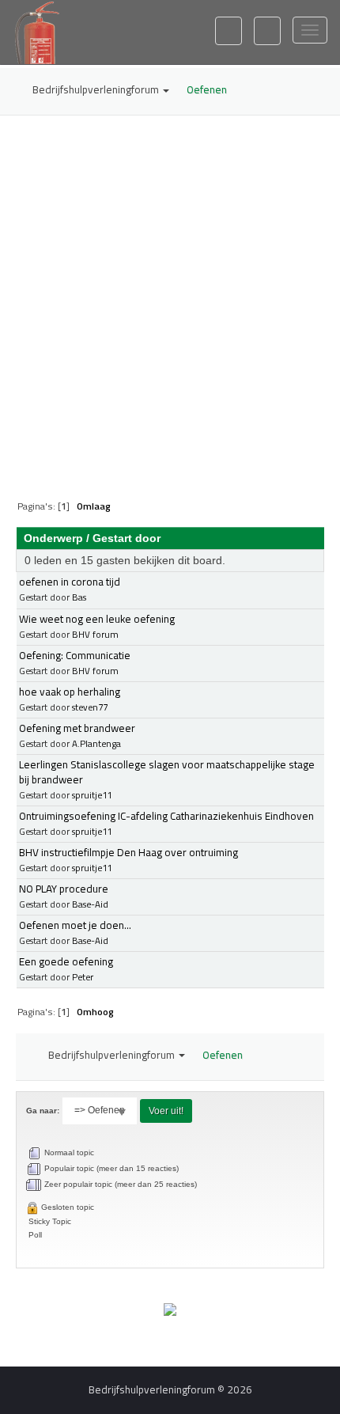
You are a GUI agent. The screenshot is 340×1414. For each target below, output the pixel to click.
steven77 (90, 707)
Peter (82, 977)
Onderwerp (53, 538)
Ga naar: (42, 1110)
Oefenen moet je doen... (75, 925)
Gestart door (127, 538)
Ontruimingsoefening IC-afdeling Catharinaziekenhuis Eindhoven (166, 816)
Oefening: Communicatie (74, 655)
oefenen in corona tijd (69, 581)
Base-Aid (90, 904)
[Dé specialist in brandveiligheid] (170, 1309)
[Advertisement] (170, 297)
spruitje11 (91, 795)
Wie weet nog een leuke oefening (97, 619)
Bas (79, 597)
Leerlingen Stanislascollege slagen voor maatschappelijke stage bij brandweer (167, 771)
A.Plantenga (96, 743)
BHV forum (95, 634)
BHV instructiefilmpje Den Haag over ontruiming (128, 852)
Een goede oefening (66, 961)
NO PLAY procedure (63, 889)
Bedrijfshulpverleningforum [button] (96, 89)
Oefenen (207, 89)
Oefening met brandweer (77, 728)
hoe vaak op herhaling (69, 691)
